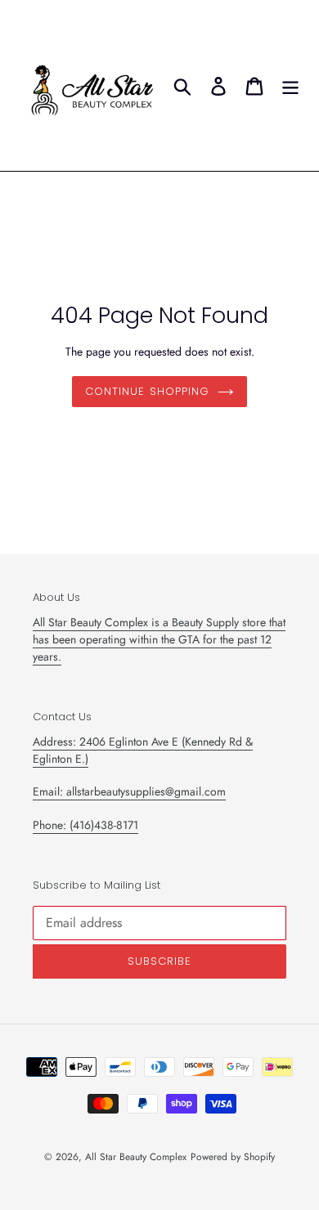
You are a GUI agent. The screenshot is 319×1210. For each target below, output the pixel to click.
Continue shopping (147, 391)
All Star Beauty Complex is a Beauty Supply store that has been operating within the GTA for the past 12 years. (159, 639)
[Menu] (290, 85)
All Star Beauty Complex (135, 1157)
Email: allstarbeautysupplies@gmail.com (129, 791)
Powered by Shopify (233, 1157)
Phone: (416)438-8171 (85, 825)
